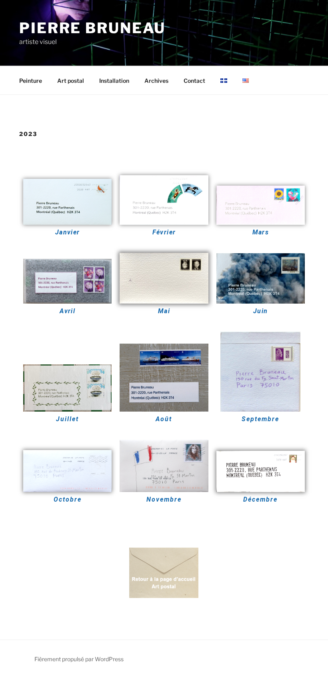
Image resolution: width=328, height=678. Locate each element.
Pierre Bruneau (92, 28)
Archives (156, 80)
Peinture (30, 80)
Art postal (70, 80)
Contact (194, 80)
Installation (114, 80)
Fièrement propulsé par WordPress (79, 659)
